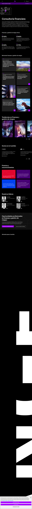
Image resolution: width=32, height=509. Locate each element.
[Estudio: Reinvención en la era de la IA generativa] (20, 128)
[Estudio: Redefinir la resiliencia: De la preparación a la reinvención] (7, 128)
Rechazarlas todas (16, 504)
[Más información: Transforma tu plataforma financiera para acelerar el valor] (9, 85)
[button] (8, 226)
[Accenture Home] (15, 1)
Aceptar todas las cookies (16, 502)
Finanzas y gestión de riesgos (6, 3)
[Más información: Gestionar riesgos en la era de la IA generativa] (16, 64)
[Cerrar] (31, 498)
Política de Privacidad (10, 500)
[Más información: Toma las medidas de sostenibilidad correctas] (23, 78)
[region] (16, 502)
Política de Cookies (5, 500)
